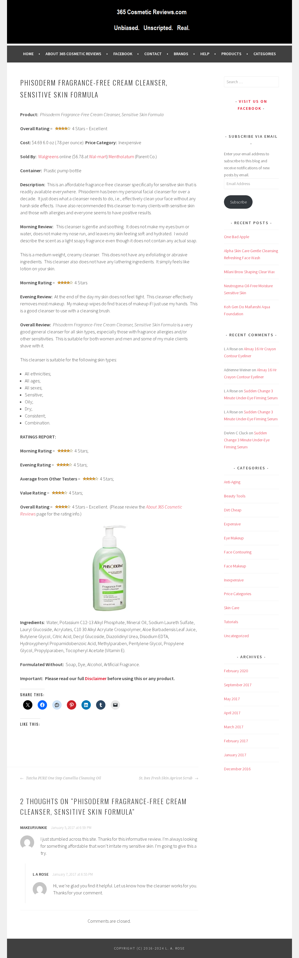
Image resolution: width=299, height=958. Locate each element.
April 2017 (232, 712)
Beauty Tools (234, 496)
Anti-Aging (232, 482)
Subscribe (238, 202)
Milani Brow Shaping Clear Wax (249, 271)
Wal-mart (98, 156)
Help (204, 53)
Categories (264, 53)
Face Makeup (235, 566)
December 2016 (237, 768)
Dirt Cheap (232, 510)
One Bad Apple (236, 236)
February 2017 (236, 740)
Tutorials (231, 621)
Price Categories (237, 593)
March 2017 (233, 726)
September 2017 (237, 684)
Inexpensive (234, 580)
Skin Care (231, 607)
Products (231, 53)
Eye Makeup (234, 538)
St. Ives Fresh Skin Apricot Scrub (166, 778)
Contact (153, 53)
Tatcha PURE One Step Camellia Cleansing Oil (63, 778)
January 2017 (235, 754)
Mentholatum (121, 156)
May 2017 (232, 698)
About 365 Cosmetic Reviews (73, 53)
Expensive (232, 524)
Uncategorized (236, 635)
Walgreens (48, 156)
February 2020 (236, 670)
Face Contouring (237, 552)
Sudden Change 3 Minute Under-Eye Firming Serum (247, 440)
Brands (181, 53)
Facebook (122, 53)
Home (28, 53)
